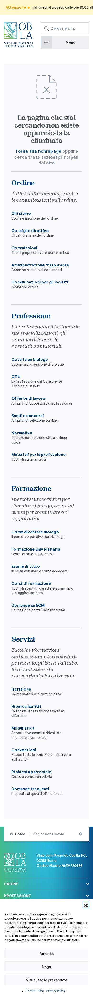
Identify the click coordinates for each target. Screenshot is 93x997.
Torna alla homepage (38, 151)
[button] (85, 905)
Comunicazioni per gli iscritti (39, 284)
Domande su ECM (38, 607)
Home (20, 834)
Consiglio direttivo (32, 232)
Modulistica (36, 733)
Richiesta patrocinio (31, 774)
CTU (36, 381)
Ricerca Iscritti (37, 711)
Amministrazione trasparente (40, 267)
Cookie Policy (35, 990)
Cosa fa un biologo (37, 361)
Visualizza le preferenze (46, 980)
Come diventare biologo (38, 534)
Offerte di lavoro (41, 400)
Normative (39, 437)
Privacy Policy (55, 990)
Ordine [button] (11, 884)
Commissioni (40, 250)
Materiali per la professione (38, 456)
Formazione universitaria (35, 551)
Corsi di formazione (42, 588)
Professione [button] (17, 896)
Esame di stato (39, 568)
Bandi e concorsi (35, 417)
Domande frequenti (36, 791)
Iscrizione (37, 691)
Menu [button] (70, 42)
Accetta (46, 953)
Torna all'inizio (81, 834)
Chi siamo (34, 215)
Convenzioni (41, 754)
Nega (46, 966)
